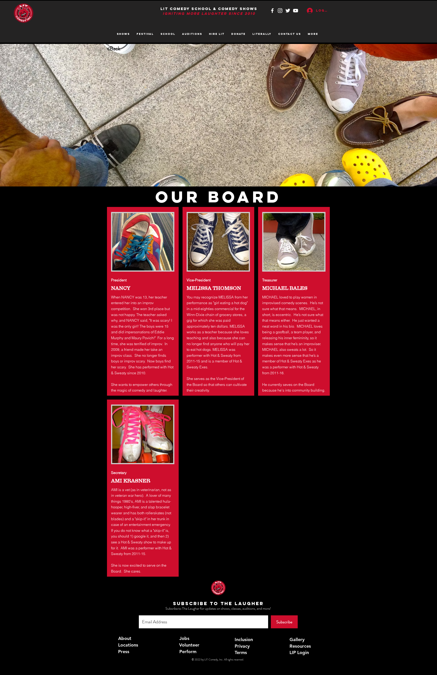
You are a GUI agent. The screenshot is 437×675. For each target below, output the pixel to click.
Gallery (297, 639)
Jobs (184, 638)
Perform (187, 651)
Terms (241, 652)
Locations (128, 645)
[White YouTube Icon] (295, 11)
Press (123, 651)
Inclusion (244, 639)
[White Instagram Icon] (280, 11)
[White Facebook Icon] (272, 11)
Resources (300, 646)
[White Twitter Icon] (288, 11)
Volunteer (189, 645)
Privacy (242, 646)
